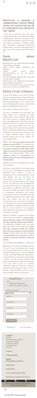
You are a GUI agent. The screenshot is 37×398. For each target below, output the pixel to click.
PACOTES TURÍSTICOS (17, 283)
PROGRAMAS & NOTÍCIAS (14, 361)
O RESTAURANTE (12, 355)
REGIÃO (8, 337)
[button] (27, 298)
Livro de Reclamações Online (16, 373)
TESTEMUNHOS (11, 345)
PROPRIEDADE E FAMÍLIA (14, 339)
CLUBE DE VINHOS (12, 343)
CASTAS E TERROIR (12, 341)
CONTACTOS (10, 365)
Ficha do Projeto (20, 395)
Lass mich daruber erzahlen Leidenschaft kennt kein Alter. (27, 327)
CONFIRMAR (11, 321)
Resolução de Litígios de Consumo (18, 377)
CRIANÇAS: (10, 314)
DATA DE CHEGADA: (12, 290)
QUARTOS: (10, 302)
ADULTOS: (10, 308)
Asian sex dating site (20, 201)
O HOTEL (9, 351)
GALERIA (9, 347)
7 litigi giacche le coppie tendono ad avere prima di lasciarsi (12, 327)
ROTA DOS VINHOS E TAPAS (18, 285)
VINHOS (8, 359)
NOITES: (9, 296)
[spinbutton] (18, 299)
